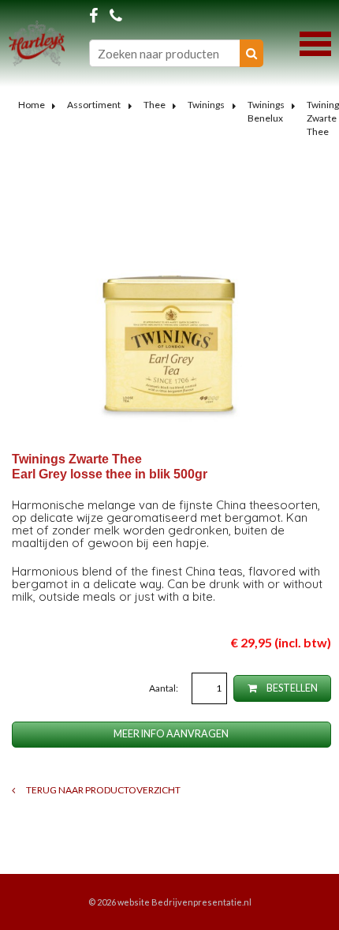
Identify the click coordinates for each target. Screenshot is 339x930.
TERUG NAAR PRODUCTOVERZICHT (102, 790)
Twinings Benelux (266, 111)
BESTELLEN (291, 688)
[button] (315, 42)
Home (31, 105)
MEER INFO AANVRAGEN (171, 734)
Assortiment (94, 105)
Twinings (206, 105)
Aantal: (164, 688)
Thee (154, 105)
